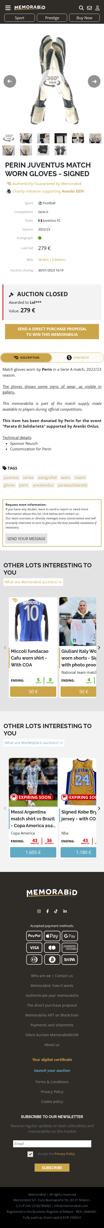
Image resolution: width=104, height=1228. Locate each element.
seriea (28, 477)
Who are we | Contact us (52, 975)
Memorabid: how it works (52, 985)
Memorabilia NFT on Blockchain (52, 1015)
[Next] (98, 647)
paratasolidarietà (72, 485)
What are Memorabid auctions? (32, 582)
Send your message (26, 538)
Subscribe (52, 1167)
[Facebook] (47, 911)
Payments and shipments (52, 1025)
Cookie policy (52, 1101)
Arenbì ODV (73, 191)
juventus (11, 477)
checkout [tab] (81, 357)
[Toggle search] (81, 8)
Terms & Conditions (52, 1081)
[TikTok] (56, 911)
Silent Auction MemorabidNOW (52, 1034)
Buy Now (84, 17)
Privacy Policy (52, 1091)
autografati (47, 477)
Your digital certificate (52, 1059)
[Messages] (89, 8)
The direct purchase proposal (52, 1005)
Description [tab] (30, 357)
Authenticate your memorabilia (52, 995)
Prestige (52, 17)
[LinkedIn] (65, 911)
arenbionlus (43, 485)
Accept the (56, 1153)
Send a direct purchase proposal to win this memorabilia (52, 331)
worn (65, 477)
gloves (9, 485)
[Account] (97, 8)
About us (52, 1044)
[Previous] (5, 647)
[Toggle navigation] (8, 8)
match (80, 477)
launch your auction (52, 1070)
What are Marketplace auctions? (32, 742)
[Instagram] (39, 911)
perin (23, 485)
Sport (19, 17)
